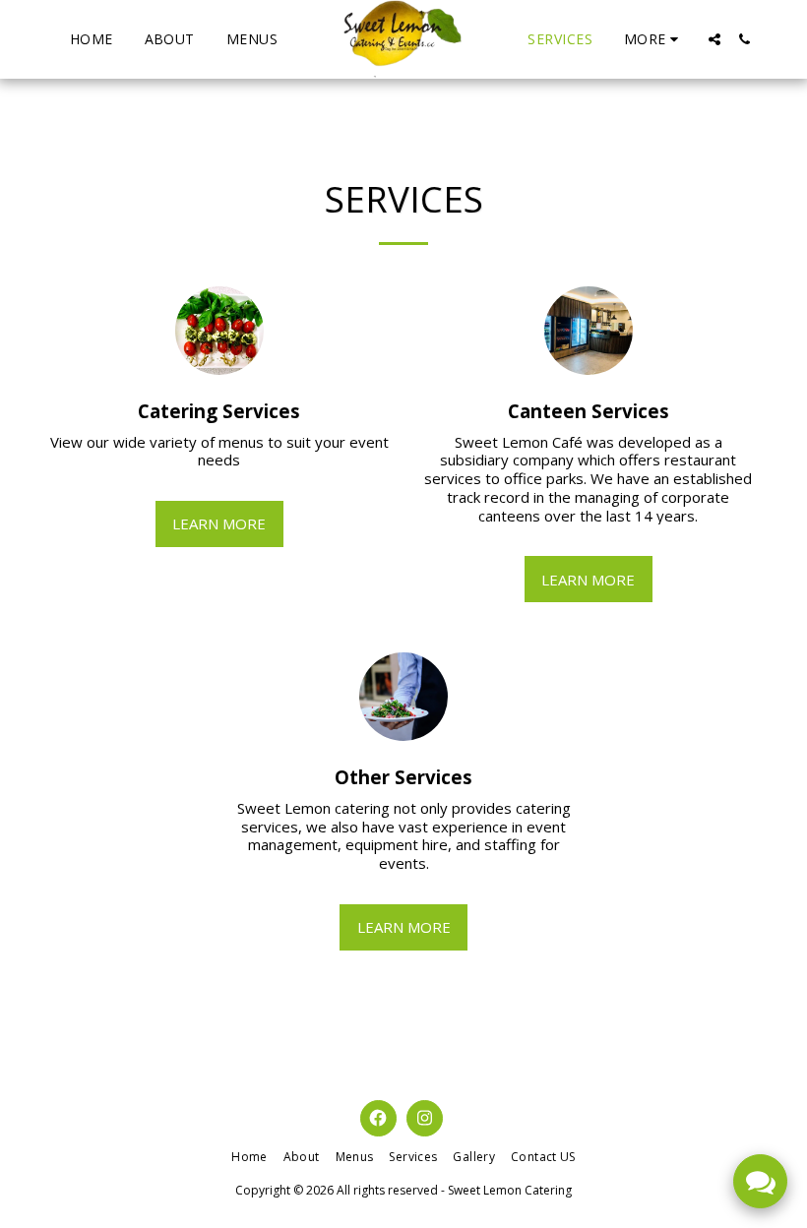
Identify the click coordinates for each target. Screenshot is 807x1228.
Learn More (219, 523)
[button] (714, 39)
